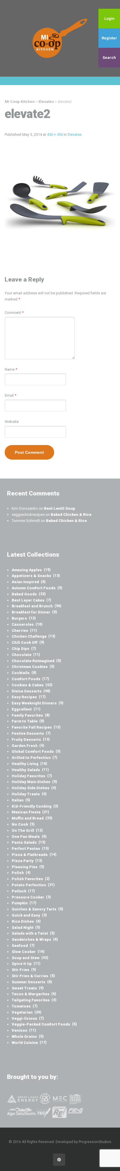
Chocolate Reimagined (36, 661)
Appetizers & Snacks (36, 576)
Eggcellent (26, 709)
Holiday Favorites (32, 776)
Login (109, 18)
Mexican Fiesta (30, 812)
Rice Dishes (26, 921)
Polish (21, 873)
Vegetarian (26, 1012)
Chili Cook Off (28, 642)
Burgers (24, 618)
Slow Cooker (28, 952)
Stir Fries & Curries (33, 976)
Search (109, 57)
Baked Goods (29, 594)
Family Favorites (31, 715)
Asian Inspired (29, 582)
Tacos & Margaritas (34, 994)
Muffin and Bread (32, 818)
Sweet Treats (28, 988)
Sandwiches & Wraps (35, 939)
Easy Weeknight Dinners (37, 703)
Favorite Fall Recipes (36, 727)
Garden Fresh (28, 745)
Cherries (24, 630)
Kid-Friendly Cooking (35, 806)
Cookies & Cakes (32, 685)
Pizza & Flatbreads (34, 854)
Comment (14, 312)
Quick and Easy (29, 915)
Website (12, 421)
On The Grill (27, 830)
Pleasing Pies (28, 867)
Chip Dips (24, 648)
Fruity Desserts (31, 739)
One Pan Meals (29, 836)
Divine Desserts (31, 691)
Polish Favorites (31, 879)
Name (11, 369)
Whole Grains (28, 1036)
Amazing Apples (31, 570)
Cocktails (24, 673)
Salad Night (26, 927)
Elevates (75, 134)
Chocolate (26, 655)
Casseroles (27, 624)
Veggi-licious (28, 1018)
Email (10, 395)
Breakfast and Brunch (36, 606)
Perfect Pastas (30, 848)
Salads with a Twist (33, 933)
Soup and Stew (30, 958)
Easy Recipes (29, 697)
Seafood (23, 945)
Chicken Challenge (33, 636)
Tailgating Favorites (34, 1000)
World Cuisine (29, 1042)
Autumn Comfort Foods (37, 588)
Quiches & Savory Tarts (37, 909)
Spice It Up (26, 963)
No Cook (23, 824)
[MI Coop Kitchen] (60, 38)
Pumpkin (24, 903)
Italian (21, 800)
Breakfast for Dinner (34, 612)
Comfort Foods (30, 679)
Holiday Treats (29, 794)
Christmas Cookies (33, 666)
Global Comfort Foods (36, 751)
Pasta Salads (28, 842)
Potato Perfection (33, 885)
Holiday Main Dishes (34, 782)
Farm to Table (28, 721)
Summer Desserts (32, 982)
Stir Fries (24, 970)
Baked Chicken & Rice (71, 514)
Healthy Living (29, 764)
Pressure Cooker (31, 897)
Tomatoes (25, 1006)
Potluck (23, 891)
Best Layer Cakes (31, 600)
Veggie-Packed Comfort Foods (44, 1024)
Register (109, 38)
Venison (24, 1030)
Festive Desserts (31, 733)
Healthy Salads (30, 770)
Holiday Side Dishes (34, 788)
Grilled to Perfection (34, 757)
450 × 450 (55, 134)
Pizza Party (27, 861)
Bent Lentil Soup (59, 508)
